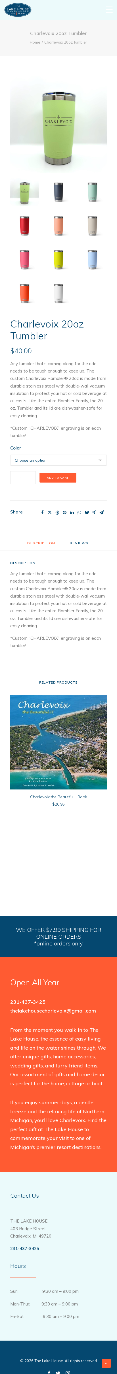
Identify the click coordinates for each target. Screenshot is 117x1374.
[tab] (79, 545)
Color (15, 448)
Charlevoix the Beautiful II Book (58, 796)
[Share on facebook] (42, 512)
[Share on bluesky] (86, 512)
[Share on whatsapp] (79, 512)
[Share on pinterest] (64, 512)
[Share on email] (101, 512)
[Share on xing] (94, 512)
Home (35, 42)
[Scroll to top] (106, 1363)
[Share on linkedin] (71, 512)
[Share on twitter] (49, 512)
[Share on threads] (57, 512)
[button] (58, 124)
